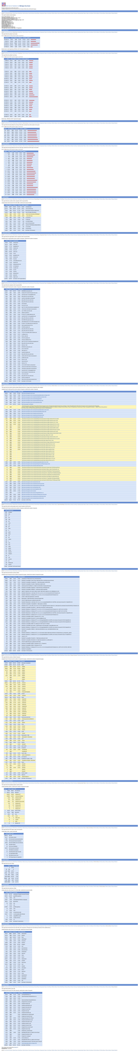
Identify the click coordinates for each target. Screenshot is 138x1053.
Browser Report (67, 13)
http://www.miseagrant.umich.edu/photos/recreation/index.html (34, 496)
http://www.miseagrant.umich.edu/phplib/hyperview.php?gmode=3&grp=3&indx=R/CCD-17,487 (40, 426)
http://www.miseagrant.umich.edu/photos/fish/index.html (32, 400)
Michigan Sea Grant (25, 6)
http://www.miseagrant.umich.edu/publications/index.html (33, 498)
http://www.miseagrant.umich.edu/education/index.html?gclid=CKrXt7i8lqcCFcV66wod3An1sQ (40, 476)
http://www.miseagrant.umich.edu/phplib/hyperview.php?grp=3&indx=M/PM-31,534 (38, 451)
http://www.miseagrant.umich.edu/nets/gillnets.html (31, 489)
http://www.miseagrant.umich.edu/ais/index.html (31, 481)
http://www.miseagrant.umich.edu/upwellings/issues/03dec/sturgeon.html (36, 463)
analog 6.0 (16, 1047)
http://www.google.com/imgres (27, 404)
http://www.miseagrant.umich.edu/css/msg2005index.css (33, 492)
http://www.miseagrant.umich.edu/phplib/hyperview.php (32, 417)
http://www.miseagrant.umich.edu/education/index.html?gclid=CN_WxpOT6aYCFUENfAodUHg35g (41, 472)
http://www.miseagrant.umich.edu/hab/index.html (31, 487)
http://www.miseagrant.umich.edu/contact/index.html (32, 402)
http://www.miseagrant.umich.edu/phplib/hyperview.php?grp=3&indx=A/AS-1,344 (37, 440)
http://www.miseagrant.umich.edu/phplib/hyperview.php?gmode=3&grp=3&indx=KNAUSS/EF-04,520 (41, 433)
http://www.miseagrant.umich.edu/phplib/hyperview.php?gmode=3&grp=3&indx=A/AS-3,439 (40, 431)
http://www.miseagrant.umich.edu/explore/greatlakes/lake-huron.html (35, 462)
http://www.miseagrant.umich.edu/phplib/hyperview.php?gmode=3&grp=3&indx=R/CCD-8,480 (40, 418)
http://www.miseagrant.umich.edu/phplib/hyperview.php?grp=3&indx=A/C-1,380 (37, 435)
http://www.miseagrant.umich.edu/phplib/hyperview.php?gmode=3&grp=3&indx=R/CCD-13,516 (40, 424)
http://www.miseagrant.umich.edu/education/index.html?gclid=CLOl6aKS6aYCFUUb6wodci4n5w (41, 474)
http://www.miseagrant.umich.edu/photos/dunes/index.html (33, 485)
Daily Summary (25, 13)
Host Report (49, 13)
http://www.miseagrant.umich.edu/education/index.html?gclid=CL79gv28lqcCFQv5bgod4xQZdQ (40, 478)
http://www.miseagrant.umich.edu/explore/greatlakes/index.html (34, 411)
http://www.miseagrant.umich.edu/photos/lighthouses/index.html (34, 396)
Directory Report (108, 13)
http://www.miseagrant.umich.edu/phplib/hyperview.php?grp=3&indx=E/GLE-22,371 (38, 460)
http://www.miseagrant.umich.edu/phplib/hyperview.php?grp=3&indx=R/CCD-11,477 (38, 447)
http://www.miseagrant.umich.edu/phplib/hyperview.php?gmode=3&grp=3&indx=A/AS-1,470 (40, 436)
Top (5, 13)
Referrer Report (54, 13)
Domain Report (36, 13)
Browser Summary (74, 13)
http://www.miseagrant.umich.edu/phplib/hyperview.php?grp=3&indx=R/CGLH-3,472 (38, 444)
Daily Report (20, 13)
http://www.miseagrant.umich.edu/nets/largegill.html (32, 398)
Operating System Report (82, 13)
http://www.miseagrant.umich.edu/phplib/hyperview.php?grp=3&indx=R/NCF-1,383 (38, 454)
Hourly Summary (31, 13)
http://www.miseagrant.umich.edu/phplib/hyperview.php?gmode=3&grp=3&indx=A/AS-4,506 (40, 420)
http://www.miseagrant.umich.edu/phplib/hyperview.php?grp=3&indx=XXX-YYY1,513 (38, 445)
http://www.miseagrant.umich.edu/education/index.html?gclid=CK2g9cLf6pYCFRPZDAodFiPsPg (41, 467)
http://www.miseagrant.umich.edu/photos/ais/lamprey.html (33, 415)
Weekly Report (15, 13)
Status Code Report (90, 13)
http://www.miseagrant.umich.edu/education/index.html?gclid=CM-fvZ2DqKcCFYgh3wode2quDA (41, 471)
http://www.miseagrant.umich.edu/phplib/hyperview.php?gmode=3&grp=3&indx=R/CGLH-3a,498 (41, 429)
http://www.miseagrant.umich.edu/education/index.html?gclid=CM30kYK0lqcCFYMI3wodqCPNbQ (41, 480)
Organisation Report (43, 13)
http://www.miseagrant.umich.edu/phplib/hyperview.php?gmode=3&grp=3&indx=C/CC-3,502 (40, 422)
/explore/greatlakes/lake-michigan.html (29, 1043)
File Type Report (102, 13)
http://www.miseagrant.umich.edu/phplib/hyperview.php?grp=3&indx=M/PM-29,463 (38, 449)
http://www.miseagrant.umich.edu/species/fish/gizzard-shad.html (34, 494)
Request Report (114, 13)
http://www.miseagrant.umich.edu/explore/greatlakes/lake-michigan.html (36, 395)
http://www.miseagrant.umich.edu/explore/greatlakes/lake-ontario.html (35, 409)
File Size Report (96, 13)
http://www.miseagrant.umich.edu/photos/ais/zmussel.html (33, 483)
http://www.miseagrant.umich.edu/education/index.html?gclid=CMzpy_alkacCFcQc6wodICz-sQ (40, 469)
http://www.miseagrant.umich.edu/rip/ (29, 490)
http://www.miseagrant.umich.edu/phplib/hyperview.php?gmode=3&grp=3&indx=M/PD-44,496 (40, 427)
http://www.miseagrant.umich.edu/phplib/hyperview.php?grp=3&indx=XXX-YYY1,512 (38, 458)
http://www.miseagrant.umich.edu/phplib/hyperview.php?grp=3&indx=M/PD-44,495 (38, 456)
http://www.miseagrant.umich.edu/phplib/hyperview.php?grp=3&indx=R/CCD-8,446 (38, 453)
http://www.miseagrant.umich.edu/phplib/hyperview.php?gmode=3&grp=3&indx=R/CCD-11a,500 (41, 438)
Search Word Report (61, 13)
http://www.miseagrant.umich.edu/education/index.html (32, 465)
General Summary (9, 32)
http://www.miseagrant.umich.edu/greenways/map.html (32, 413)
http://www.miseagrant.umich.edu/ (28, 393)
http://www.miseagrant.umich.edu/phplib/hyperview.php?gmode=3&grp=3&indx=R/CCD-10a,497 (41, 442)
